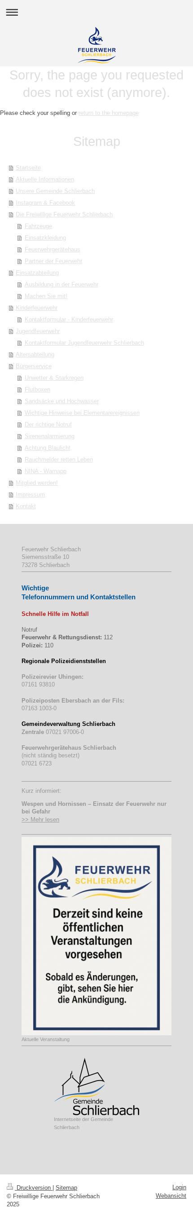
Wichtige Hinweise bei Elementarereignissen (82, 412)
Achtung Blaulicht (47, 447)
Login (179, 1187)
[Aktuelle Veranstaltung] (96, 936)
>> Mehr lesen (40, 819)
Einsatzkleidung (45, 237)
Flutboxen (37, 389)
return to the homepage (109, 113)
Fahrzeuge (38, 226)
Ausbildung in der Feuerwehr (61, 284)
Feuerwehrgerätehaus (52, 249)
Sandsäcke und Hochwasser (62, 401)
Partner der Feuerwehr (53, 261)
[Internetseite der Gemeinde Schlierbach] (96, 1086)
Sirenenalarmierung (50, 436)
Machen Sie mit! (46, 296)
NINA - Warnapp (45, 471)
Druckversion (34, 1187)
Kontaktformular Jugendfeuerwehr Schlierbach (84, 342)
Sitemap (66, 1187)
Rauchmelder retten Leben (59, 459)
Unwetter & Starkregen (54, 377)
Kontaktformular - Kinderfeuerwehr (69, 319)
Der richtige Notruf (48, 424)
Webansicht (171, 1195)
